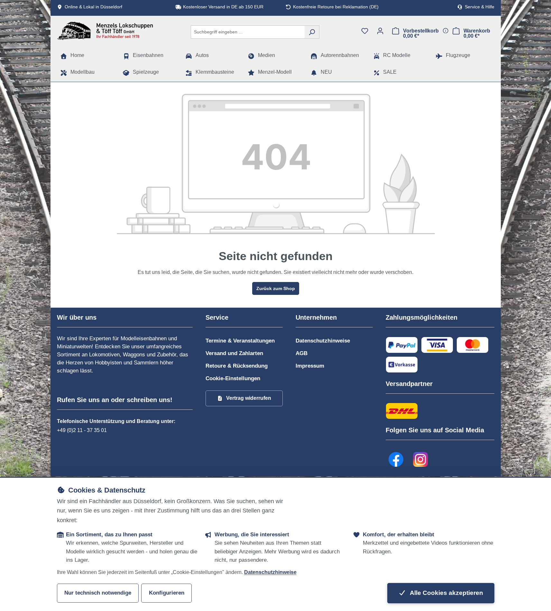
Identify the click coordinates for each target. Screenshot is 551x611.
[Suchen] (311, 32)
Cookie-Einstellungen (233, 378)
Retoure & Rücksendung (237, 366)
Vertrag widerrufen (248, 398)
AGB (302, 353)
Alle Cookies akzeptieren (446, 592)
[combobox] (248, 32)
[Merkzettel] (364, 30)
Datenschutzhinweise (323, 341)
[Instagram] (420, 459)
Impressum (310, 366)
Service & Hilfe (479, 7)
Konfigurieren (166, 593)
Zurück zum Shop (275, 288)
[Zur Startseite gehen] (105, 31)
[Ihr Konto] (380, 30)
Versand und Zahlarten (234, 353)
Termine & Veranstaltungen (240, 341)
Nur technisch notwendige (97, 593)
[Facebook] (396, 459)
